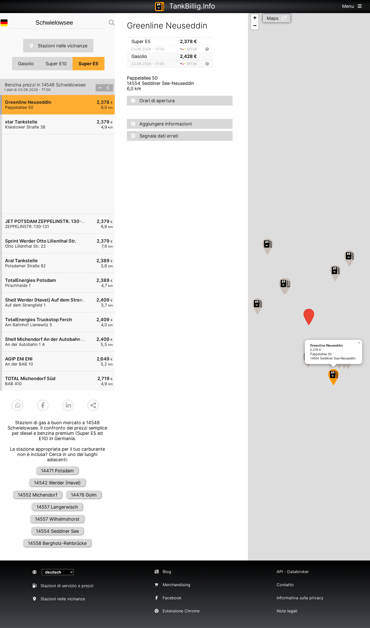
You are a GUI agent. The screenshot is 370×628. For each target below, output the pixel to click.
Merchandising (176, 584)
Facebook (172, 597)
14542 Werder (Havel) (57, 482)
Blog (167, 571)
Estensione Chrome (181, 610)
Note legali (287, 610)
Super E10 (56, 63)
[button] (333, 377)
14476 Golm (84, 495)
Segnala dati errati (158, 136)
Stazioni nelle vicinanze (62, 45)
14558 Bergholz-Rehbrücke (57, 543)
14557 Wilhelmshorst (57, 519)
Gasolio (26, 63)
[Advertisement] (61, 174)
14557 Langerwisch (57, 507)
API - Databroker (293, 571)
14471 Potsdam (57, 470)
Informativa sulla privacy (300, 597)
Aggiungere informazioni (165, 123)
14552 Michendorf (37, 495)
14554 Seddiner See (57, 531)
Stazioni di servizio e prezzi (67, 585)
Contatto (285, 584)
